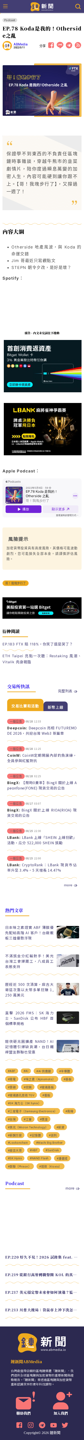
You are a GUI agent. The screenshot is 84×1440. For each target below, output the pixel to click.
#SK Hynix (15, 1158)
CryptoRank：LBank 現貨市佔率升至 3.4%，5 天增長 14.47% (42, 867)
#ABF (11, 1071)
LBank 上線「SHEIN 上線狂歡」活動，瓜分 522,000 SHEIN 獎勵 (42, 840)
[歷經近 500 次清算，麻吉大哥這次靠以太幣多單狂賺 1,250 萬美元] (68, 994)
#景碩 (12, 1087)
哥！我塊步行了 (15, 583)
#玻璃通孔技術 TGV (21, 1095)
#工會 (28, 1119)
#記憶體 (35, 1135)
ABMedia (21, 44)
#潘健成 (62, 1158)
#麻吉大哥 (15, 1150)
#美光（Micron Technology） (28, 1127)
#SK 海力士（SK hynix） (24, 1103)
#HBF (33, 1150)
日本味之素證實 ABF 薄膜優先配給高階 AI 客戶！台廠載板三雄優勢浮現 (29, 933)
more (68, 885)
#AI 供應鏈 (43, 1071)
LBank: (14, 837)
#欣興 (28, 1087)
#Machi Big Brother (49, 1142)
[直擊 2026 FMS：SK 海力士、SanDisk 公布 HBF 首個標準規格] (68, 1023)
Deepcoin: (17, 727)
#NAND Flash (39, 1158)
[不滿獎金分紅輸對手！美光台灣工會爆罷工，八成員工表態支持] (68, 966)
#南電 (12, 1079)
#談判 (53, 1135)
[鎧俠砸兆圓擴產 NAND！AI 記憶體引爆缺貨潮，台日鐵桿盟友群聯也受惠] (68, 1051)
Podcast (9, 20)
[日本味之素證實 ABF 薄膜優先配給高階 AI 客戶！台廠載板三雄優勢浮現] (68, 937)
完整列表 (65, 691)
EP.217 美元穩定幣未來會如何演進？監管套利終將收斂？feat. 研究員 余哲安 (42, 1292)
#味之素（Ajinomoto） (40, 1079)
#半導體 (64, 1071)
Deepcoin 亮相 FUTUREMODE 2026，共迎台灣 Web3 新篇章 (42, 730)
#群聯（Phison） (19, 1166)
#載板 (46, 1095)
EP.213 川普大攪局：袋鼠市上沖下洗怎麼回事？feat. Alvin (42, 1309)
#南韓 (69, 1111)
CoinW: (14, 755)
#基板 (68, 1079)
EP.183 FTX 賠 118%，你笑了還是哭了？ (37, 644)
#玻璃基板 (47, 1087)
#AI (26, 1071)
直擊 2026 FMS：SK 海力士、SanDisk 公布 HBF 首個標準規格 (29, 1018)
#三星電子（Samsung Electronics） (32, 1111)
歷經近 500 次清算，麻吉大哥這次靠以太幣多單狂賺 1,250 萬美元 (29, 990)
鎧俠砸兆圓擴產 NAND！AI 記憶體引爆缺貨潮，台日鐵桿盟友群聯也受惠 (29, 1047)
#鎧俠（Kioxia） (50, 1166)
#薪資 (60, 1127)
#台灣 (12, 1119)
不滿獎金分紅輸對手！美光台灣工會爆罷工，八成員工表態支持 (29, 961)
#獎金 (44, 1119)
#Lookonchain (18, 1142)
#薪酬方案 (15, 1135)
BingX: (13, 782)
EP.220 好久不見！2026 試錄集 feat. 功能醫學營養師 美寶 (42, 1257)
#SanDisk (52, 1150)
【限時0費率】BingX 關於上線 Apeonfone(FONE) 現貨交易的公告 (42, 785)
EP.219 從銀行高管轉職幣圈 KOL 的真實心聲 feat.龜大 (42, 1274)
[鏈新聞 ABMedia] (42, 6)
